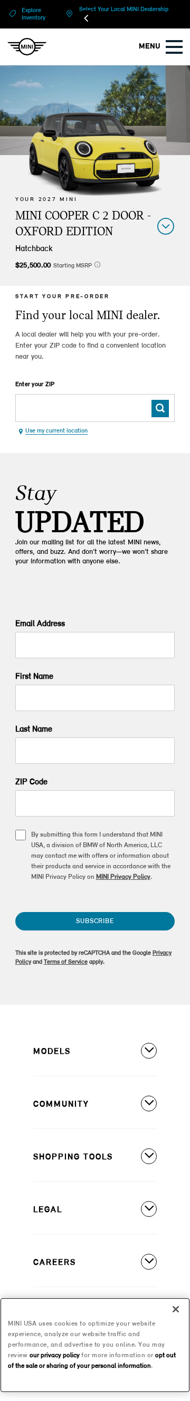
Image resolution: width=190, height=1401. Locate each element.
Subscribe (95, 921)
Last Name (33, 729)
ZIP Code (31, 782)
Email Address (40, 624)
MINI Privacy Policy (123, 877)
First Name (34, 677)
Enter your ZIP (35, 384)
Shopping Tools (73, 1157)
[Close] (175, 1309)
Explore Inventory (33, 14)
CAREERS (54, 1263)
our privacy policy (55, 1355)
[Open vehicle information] (165, 226)
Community (61, 1104)
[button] (97, 264)
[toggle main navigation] (174, 47)
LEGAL (47, 1210)
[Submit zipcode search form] (160, 408)
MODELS (52, 1052)
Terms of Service (66, 962)
